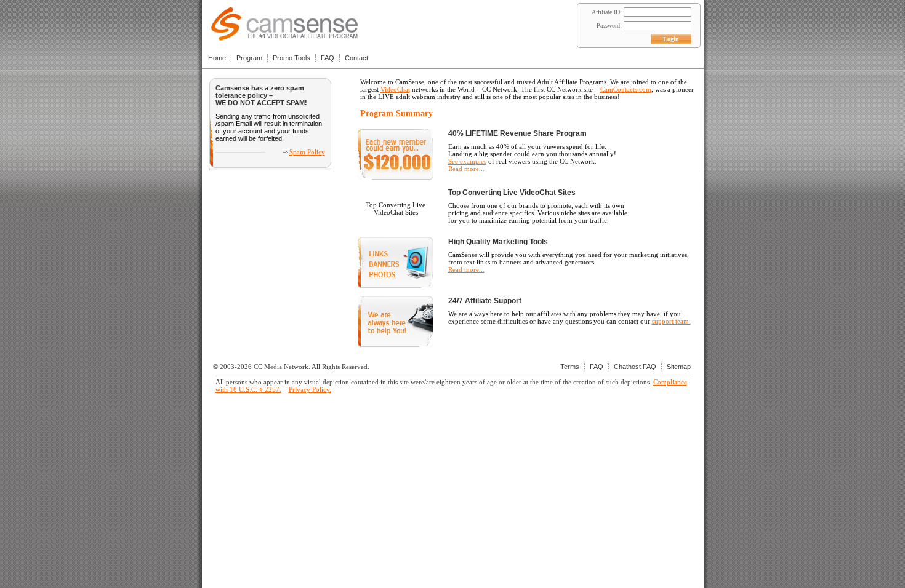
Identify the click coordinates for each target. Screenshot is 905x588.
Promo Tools (291, 58)
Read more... (466, 168)
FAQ (327, 58)
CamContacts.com (625, 89)
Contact (356, 58)
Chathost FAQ (635, 366)
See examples (467, 161)
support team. (671, 321)
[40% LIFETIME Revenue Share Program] (395, 177)
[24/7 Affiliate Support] (395, 344)
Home (217, 58)
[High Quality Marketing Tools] (395, 285)
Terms (569, 366)
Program (249, 58)
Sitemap (679, 366)
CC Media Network (281, 366)
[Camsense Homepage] (284, 37)
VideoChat (395, 89)
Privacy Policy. (310, 389)
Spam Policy (307, 152)
